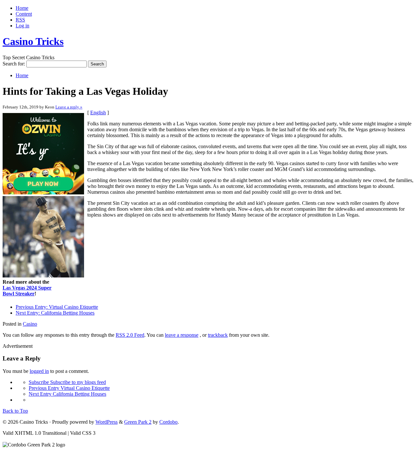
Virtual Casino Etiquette (57, 307)
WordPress (106, 422)
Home (22, 8)
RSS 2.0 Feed (130, 335)
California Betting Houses (55, 313)
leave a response (181, 335)
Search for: (14, 63)
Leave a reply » (68, 107)
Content (24, 14)
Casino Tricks (33, 41)
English (98, 112)
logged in (39, 371)
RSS (20, 19)
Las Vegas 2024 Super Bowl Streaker (27, 290)
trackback (218, 335)
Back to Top (15, 411)
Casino (30, 324)
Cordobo (168, 422)
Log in (22, 25)
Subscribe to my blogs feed (67, 382)
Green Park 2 (137, 422)
